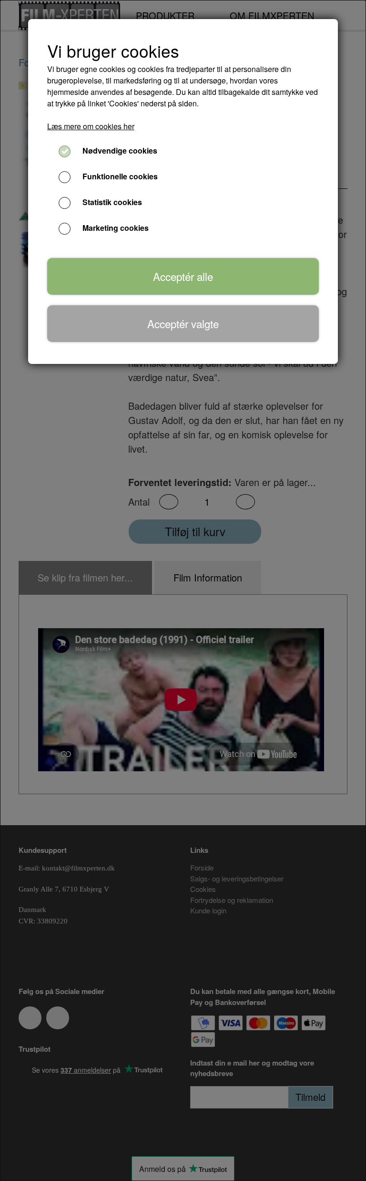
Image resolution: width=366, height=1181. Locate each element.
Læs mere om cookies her (90, 126)
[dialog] (183, 590)
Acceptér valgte (183, 323)
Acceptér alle (183, 276)
